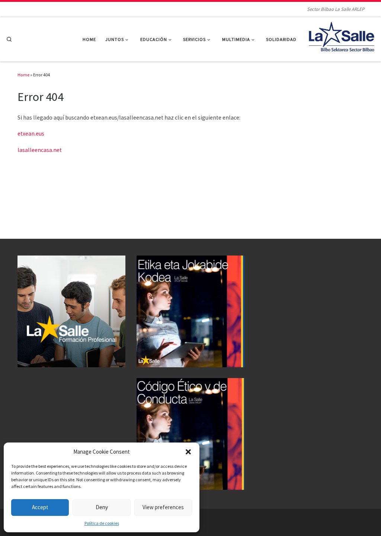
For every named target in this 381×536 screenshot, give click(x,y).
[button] (188, 452)
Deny (102, 507)
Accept (40, 507)
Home (23, 74)
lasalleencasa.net (39, 149)
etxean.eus (30, 133)
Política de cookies (101, 523)
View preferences (163, 507)
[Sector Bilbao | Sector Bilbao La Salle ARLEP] (341, 38)
